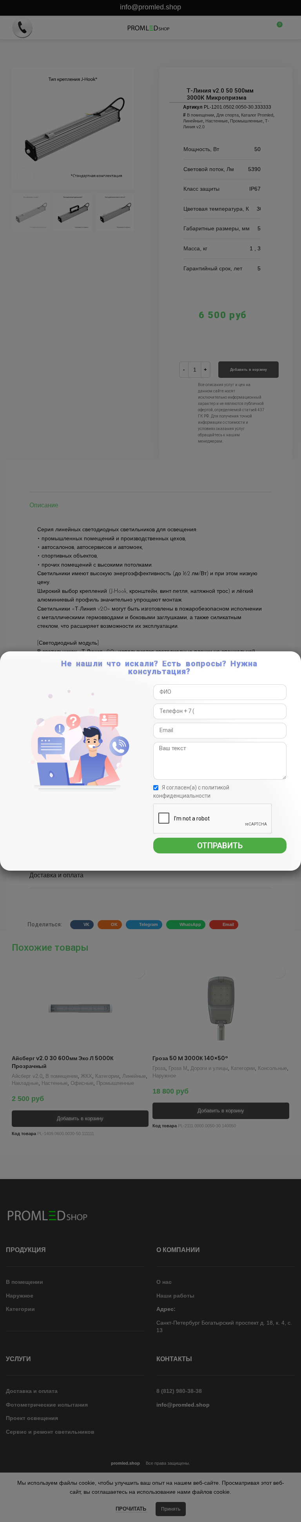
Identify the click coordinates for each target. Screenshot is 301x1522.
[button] (294, 661)
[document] (150, 761)
